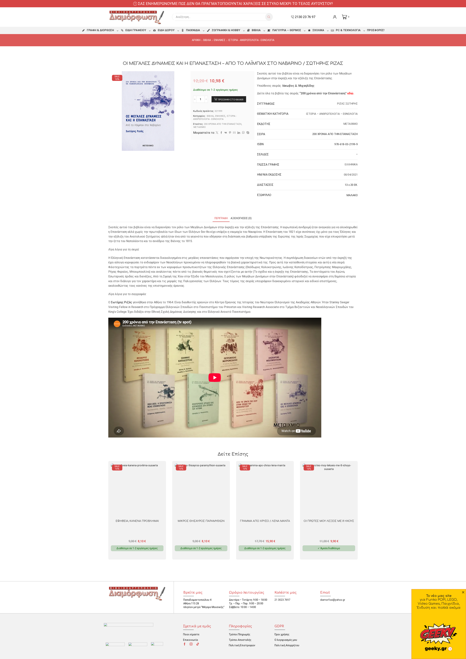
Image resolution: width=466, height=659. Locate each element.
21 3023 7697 (282, 599)
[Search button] (269, 17)
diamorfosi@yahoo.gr (332, 599)
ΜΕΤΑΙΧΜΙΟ (199, 127)
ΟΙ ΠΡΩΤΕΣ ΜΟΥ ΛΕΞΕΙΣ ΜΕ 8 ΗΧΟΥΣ (329, 521)
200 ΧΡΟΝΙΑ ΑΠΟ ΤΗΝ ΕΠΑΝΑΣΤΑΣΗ (222, 124)
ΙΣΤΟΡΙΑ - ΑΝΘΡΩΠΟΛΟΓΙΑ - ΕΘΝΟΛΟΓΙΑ (251, 40)
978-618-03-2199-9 (346, 144)
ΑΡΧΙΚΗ (196, 40)
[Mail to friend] (234, 132)
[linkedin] (238, 132)
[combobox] (219, 17)
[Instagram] (191, 644)
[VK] (226, 132)
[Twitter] (217, 132)
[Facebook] (221, 132)
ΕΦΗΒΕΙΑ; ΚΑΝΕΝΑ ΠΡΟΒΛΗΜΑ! (137, 521)
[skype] (247, 132)
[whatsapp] (243, 132)
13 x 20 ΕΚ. (351, 185)
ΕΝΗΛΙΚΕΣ (219, 40)
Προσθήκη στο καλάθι (230, 99)
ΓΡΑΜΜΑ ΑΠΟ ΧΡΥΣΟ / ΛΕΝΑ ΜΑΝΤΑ (265, 521)
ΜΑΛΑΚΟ (352, 195)
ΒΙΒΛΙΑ (207, 40)
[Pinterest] (230, 132)
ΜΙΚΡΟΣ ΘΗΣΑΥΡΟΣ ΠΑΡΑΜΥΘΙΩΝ (201, 521)
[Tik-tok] (197, 644)
